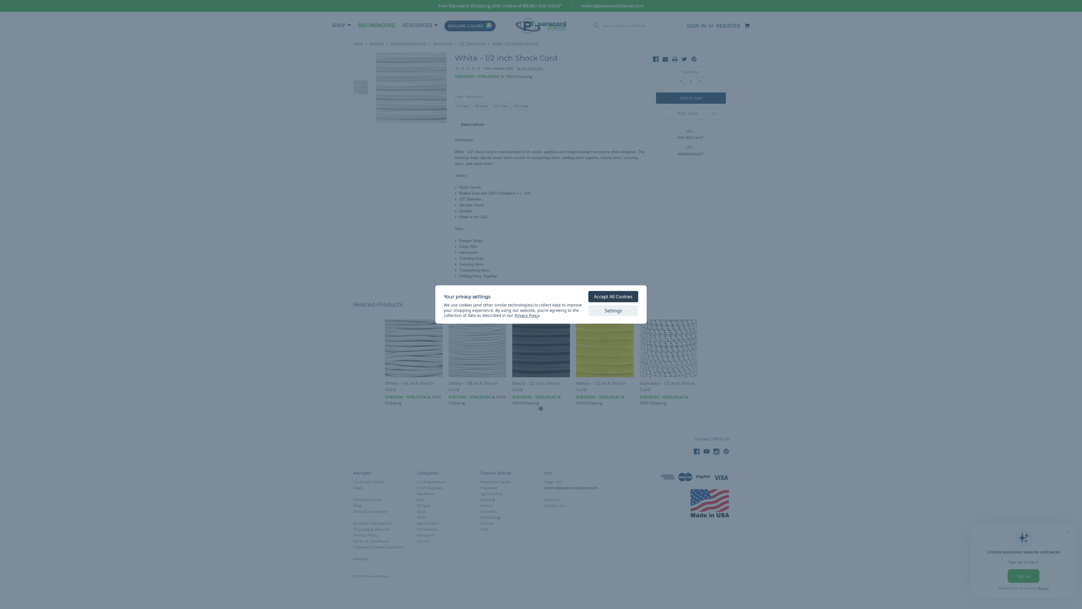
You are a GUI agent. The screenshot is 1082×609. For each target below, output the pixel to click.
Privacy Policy (527, 315)
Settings (613, 311)
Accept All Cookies (613, 297)
